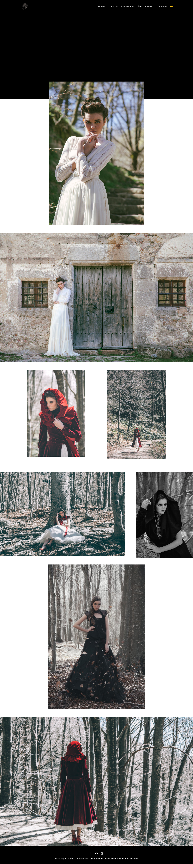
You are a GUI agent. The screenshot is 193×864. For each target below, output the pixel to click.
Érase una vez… (145, 7)
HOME (101, 7)
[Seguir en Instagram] (102, 853)
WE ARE (113, 7)
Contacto (162, 7)
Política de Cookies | (101, 858)
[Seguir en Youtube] (96, 853)
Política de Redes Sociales (125, 858)
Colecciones (127, 7)
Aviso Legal (60, 858)
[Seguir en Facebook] (91, 853)
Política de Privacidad (78, 858)
